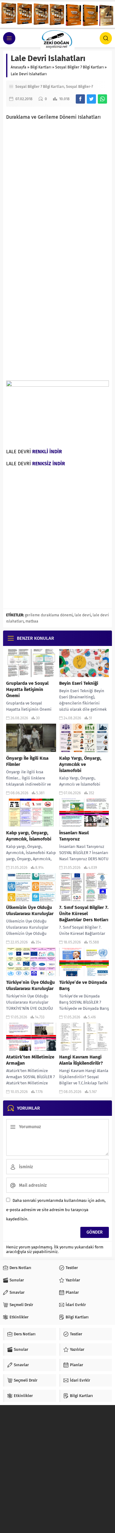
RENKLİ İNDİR (47, 451)
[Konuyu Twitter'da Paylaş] (91, 99)
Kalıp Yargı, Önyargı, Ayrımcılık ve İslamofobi (80, 764)
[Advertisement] (57, 182)
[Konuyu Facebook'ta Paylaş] (80, 99)
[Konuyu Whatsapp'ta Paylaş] (102, 99)
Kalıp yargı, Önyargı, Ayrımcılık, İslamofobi (28, 836)
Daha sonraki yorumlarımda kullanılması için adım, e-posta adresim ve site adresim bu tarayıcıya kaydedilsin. (55, 1209)
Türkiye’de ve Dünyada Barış (83, 985)
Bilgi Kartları (40, 67)
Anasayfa (18, 67)
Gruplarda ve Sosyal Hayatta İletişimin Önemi (27, 689)
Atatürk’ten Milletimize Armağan (30, 1060)
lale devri (83, 615)
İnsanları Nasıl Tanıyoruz (74, 836)
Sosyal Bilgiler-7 (79, 86)
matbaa (31, 621)
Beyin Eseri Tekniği (78, 683)
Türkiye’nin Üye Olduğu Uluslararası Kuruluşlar (30, 985)
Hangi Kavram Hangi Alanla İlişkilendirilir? (81, 1060)
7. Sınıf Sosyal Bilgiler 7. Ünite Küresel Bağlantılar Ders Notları (84, 914)
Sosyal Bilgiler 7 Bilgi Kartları (79, 67)
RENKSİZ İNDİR (48, 463)
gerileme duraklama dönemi (49, 615)
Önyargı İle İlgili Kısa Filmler (27, 761)
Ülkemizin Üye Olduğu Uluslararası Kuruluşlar (30, 910)
